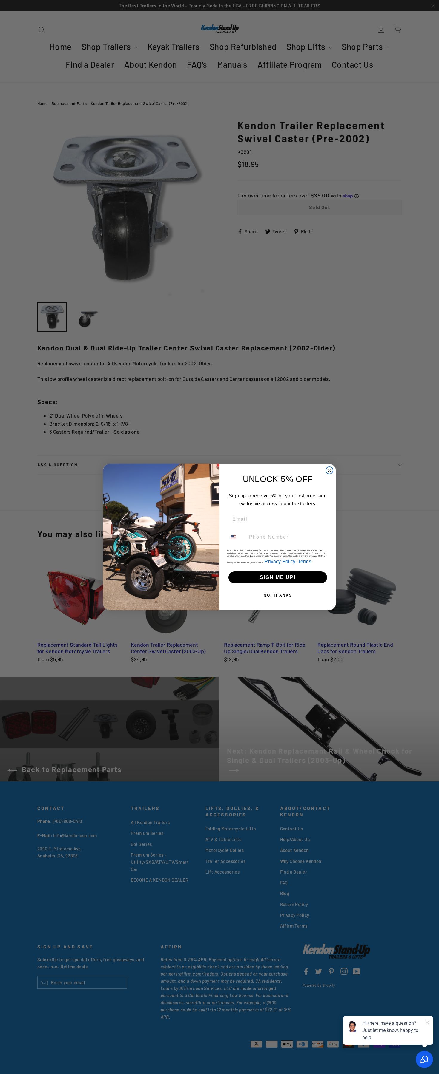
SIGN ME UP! (278, 577)
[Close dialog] (329, 470)
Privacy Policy (280, 561)
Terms (304, 561)
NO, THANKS (278, 595)
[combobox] (237, 537)
